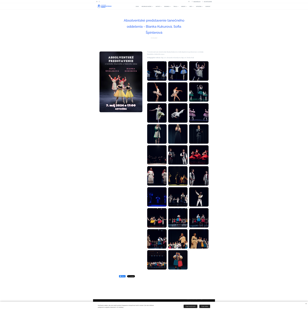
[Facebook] (97, 1)
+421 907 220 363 (208, 1)
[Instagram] (99, 1)
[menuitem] (137, 6)
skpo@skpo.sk (196, 1)
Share (123, 276)
